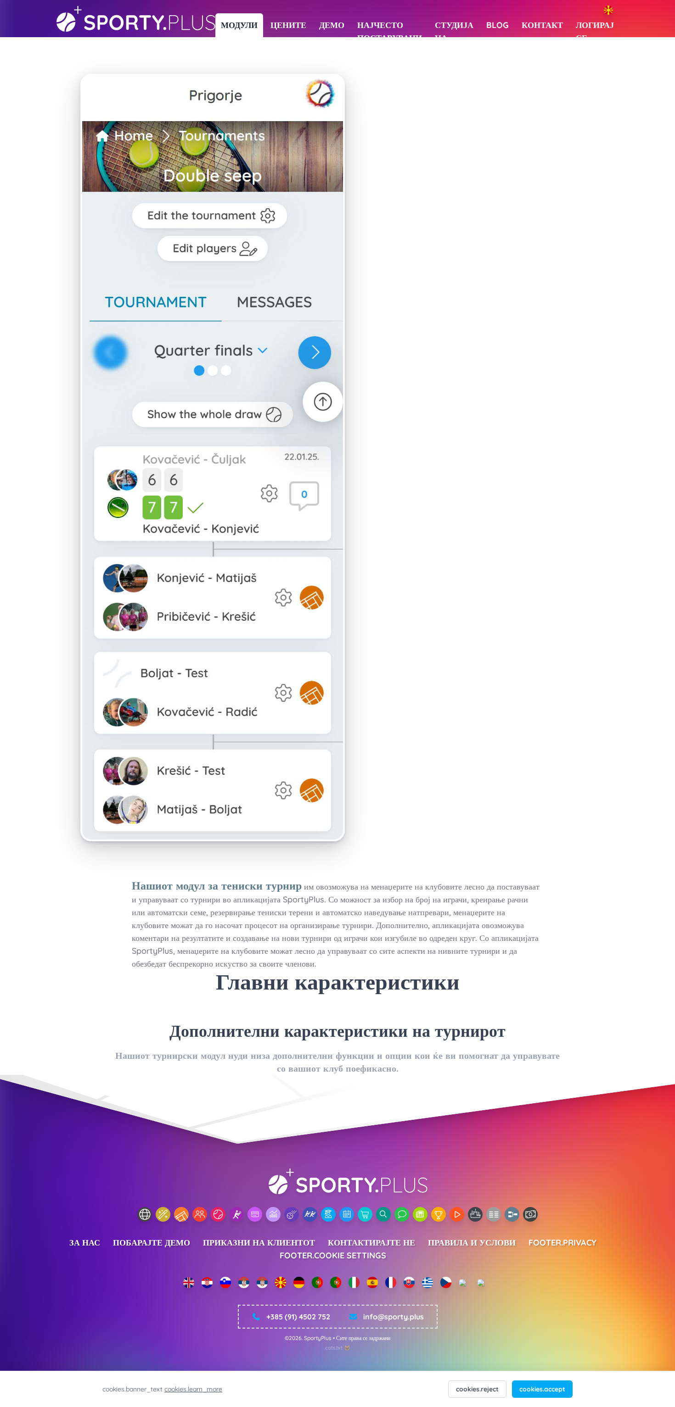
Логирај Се (595, 28)
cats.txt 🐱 (337, 1348)
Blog (497, 25)
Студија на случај (454, 28)
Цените (288, 25)
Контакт (542, 25)
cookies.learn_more (193, 1389)
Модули (239, 25)
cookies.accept (542, 1389)
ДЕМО (331, 25)
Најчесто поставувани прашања (389, 28)
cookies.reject (477, 1389)
